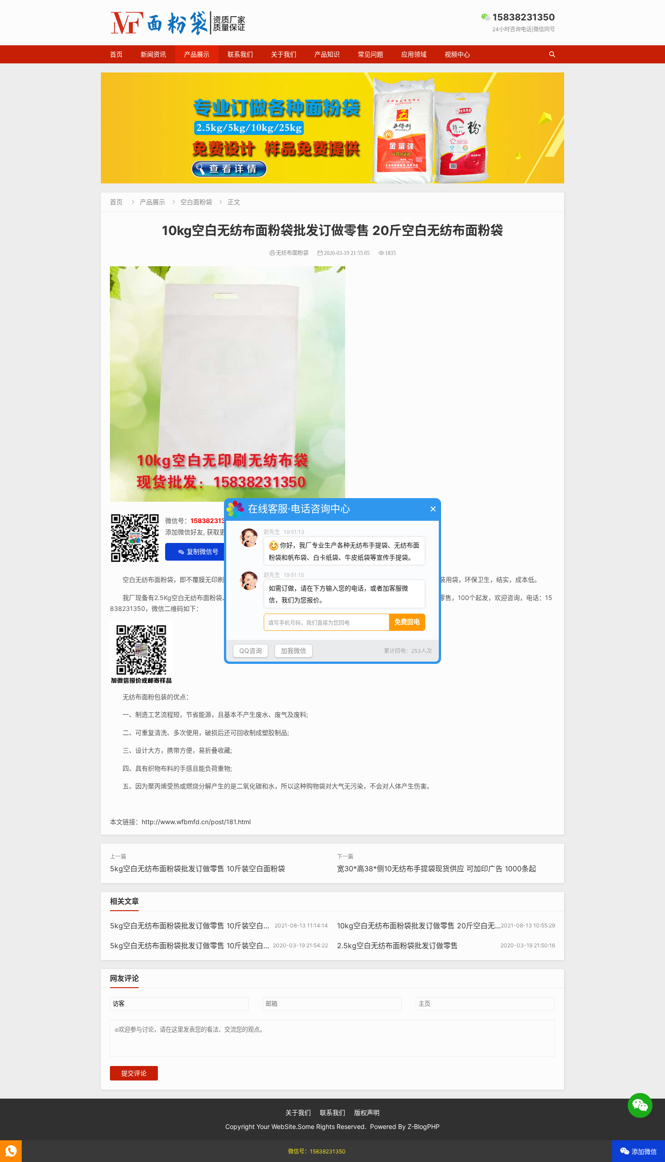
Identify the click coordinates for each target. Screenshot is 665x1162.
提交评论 (134, 1073)
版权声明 (367, 1112)
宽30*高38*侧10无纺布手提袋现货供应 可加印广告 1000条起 (436, 868)
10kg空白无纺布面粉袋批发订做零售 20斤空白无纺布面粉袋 (434, 925)
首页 (116, 54)
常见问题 (370, 54)
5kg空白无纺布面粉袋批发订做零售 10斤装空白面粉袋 (197, 868)
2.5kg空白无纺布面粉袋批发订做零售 (397, 945)
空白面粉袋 (196, 202)
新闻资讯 (153, 54)
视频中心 (457, 54)
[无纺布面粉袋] (332, 127)
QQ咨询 (250, 650)
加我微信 (293, 650)
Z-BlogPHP (424, 1126)
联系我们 (240, 54)
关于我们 (283, 54)
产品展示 (196, 54)
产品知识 (327, 54)
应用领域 (414, 54)
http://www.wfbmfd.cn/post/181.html (196, 822)
